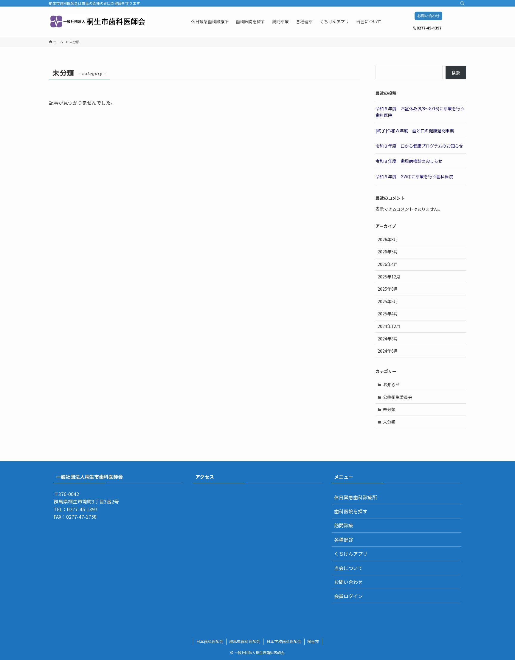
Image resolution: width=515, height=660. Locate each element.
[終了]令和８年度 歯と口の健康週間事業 (415, 131)
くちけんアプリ (350, 553)
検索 (456, 73)
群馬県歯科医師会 (244, 641)
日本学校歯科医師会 (283, 641)
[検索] (462, 3)
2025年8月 (388, 289)
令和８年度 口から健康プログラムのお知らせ (419, 146)
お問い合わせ (348, 581)
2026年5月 (388, 252)
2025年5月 (388, 301)
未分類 (389, 409)
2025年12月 (389, 277)
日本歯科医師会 (209, 641)
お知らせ (391, 385)
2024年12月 (389, 326)
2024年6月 (388, 351)
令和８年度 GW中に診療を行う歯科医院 (414, 176)
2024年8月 (388, 339)
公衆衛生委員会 (397, 397)
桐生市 (313, 641)
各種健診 (343, 539)
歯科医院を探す (350, 511)
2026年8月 (388, 239)
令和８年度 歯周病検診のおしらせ (409, 161)
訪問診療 (343, 525)
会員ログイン (348, 595)
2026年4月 (388, 264)
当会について (348, 567)
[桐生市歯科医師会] (98, 21)
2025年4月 (388, 314)
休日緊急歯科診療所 (355, 497)
